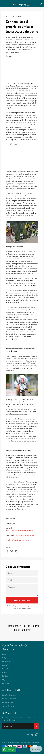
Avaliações (5, 665)
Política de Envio (7, 702)
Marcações (6, 672)
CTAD (4, 658)
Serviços (5, 676)
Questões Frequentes (9, 695)
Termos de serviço (8, 706)
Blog (3, 680)
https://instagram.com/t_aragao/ (24, 535)
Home (4, 654)
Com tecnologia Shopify (32, 742)
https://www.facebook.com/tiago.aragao (19, 530)
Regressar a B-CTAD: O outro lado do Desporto (23, 628)
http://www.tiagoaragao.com (19, 540)
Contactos (5, 683)
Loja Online (6, 669)
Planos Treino (6, 661)
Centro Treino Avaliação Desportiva (16, 742)
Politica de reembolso (9, 699)
